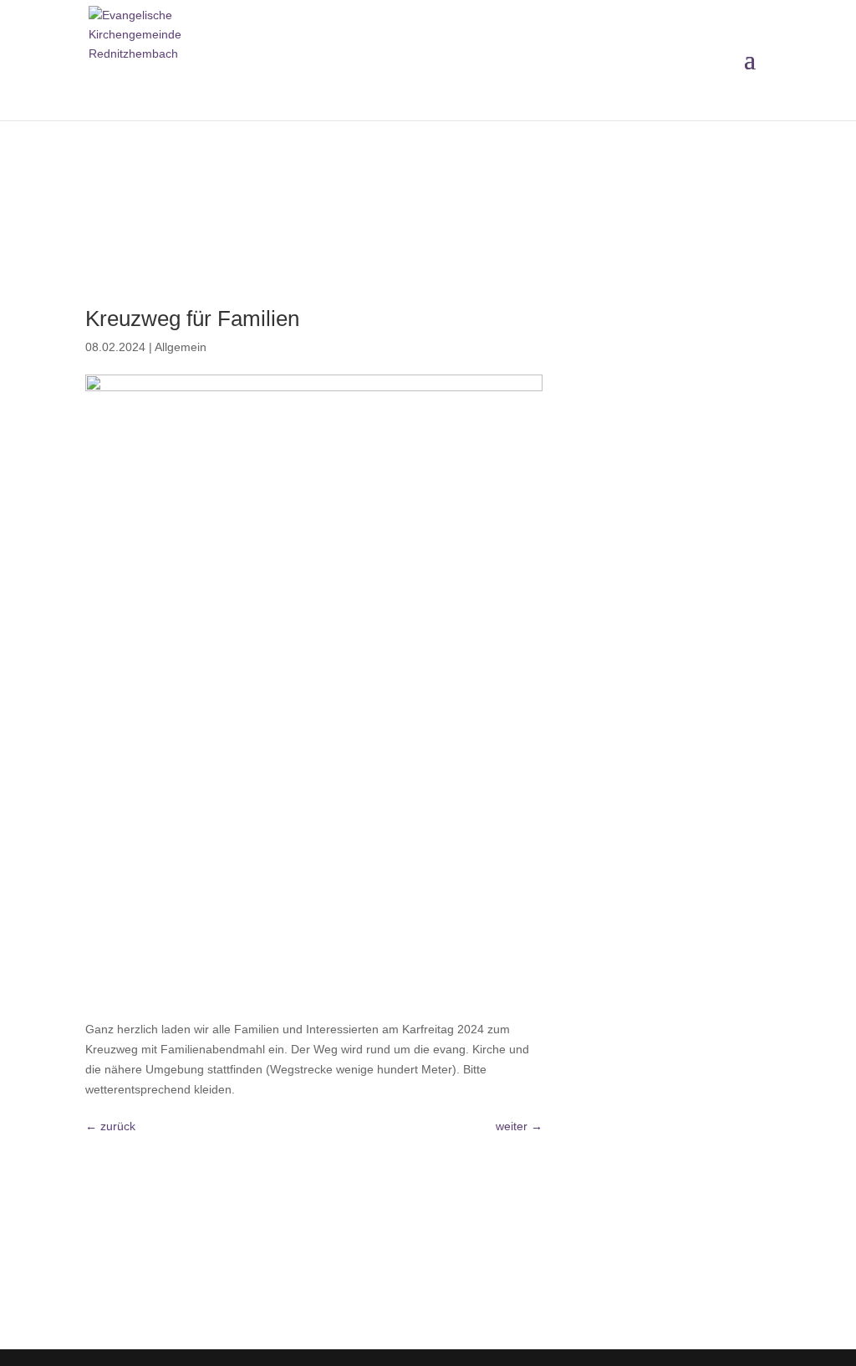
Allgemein (180, 347)
